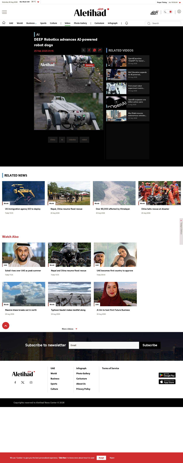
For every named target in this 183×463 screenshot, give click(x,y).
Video (67, 23)
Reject (112, 458)
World (20, 23)
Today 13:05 (9, 213)
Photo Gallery (80, 23)
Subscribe (150, 345)
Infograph (113, 23)
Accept (101, 458)
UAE (11, 23)
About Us (81, 383)
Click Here (62, 458)
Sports (43, 23)
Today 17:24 (9, 275)
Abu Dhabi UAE (28, 1)
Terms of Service (110, 368)
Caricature (99, 23)
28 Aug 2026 (55, 213)
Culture (53, 23)
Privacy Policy (83, 388)
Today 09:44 (101, 275)
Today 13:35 (55, 275)
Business (30, 23)
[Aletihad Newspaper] (91, 12)
